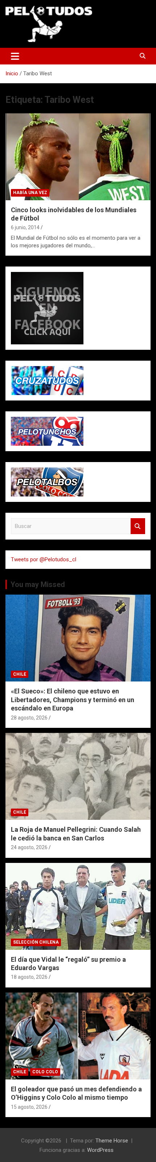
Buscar (138, 526)
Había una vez (30, 192)
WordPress (100, 1150)
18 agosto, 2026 (29, 977)
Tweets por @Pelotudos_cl (43, 559)
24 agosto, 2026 (29, 847)
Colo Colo (45, 1071)
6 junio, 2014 (25, 227)
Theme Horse (111, 1140)
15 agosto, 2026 (29, 1107)
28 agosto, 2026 (29, 718)
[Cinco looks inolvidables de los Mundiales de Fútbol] (78, 156)
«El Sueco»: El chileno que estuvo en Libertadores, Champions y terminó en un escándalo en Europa (72, 699)
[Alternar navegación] (15, 56)
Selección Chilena (36, 942)
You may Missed (38, 584)
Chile (19, 674)
